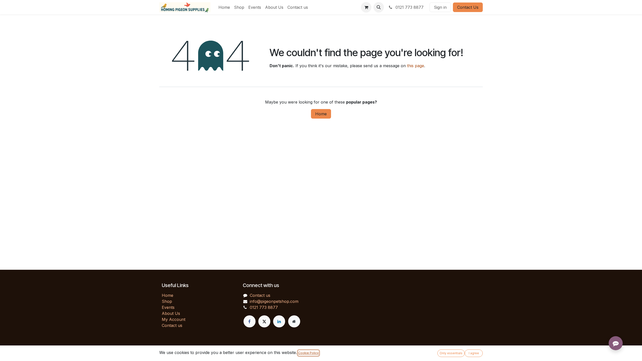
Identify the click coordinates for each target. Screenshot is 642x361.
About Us (171, 313)
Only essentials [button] (451, 353)
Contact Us (467, 7)
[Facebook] (250, 321)
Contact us (172, 325)
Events (168, 307)
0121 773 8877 (409, 7)
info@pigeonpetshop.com (274, 301)
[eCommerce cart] (366, 7)
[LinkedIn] (279, 321)
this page (415, 65)
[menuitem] (224, 7)
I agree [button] (474, 353)
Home (321, 113)
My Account (173, 319)
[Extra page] (294, 321)
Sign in (440, 7)
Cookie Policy (308, 353)
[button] (378, 7)
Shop (167, 301)
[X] (264, 321)
